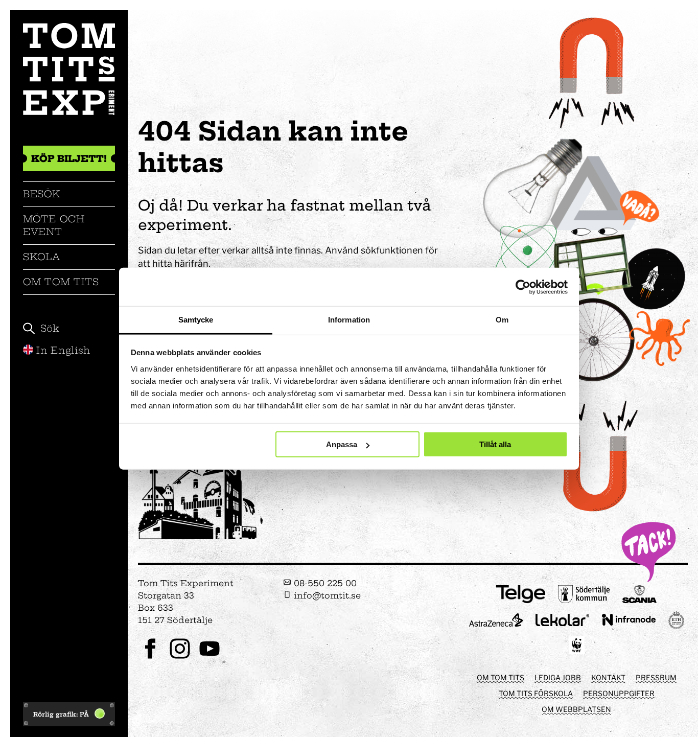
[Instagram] (180, 657)
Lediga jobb (557, 677)
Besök (42, 194)
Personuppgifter (619, 693)
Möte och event (54, 225)
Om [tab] (502, 319)
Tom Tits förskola (536, 693)
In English (63, 350)
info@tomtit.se (326, 595)
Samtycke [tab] (196, 319)
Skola (41, 257)
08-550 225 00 (324, 583)
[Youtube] (209, 657)
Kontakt (608, 677)
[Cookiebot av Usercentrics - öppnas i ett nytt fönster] (523, 286)
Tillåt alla (495, 444)
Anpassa (341, 444)
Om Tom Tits (61, 282)
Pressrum (656, 677)
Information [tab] (349, 319)
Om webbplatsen (576, 709)
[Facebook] (150, 657)
